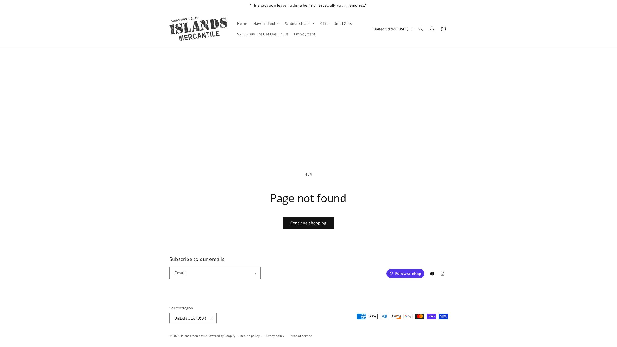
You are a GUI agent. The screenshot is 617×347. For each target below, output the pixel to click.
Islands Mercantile (194, 336)
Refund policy (250, 336)
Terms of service (300, 336)
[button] (266, 23)
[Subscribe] (254, 273)
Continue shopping (308, 223)
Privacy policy (274, 336)
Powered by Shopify (221, 336)
